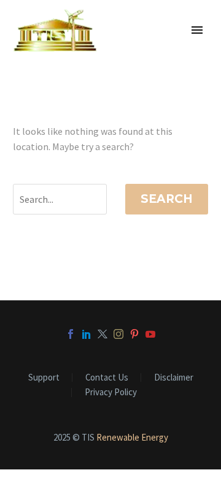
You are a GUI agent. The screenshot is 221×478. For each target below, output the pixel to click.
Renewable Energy (132, 437)
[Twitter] (102, 334)
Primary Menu (197, 30)
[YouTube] (150, 334)
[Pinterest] (134, 334)
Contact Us (106, 377)
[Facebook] (71, 334)
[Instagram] (118, 334)
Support (44, 377)
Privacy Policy (111, 392)
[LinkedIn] (86, 334)
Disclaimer (173, 377)
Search (167, 199)
